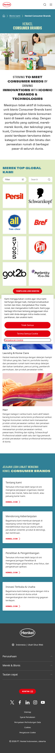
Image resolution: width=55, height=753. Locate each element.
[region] (27, 319)
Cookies (27, 727)
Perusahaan (10, 656)
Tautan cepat (10, 674)
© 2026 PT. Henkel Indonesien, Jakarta (27, 741)
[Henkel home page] (4, 16)
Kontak (26, 691)
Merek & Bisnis (11, 665)
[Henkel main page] (7, 4)
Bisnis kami (14, 15)
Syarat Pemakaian (27, 717)
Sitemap (27, 712)
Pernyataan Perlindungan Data (27, 722)
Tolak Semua (27, 325)
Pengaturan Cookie (27, 732)
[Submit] (49, 179)
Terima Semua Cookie (27, 333)
